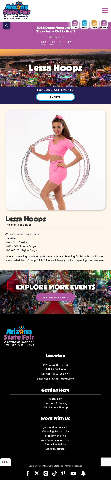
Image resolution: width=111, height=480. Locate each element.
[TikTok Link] (54, 473)
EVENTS (55, 96)
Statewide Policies (55, 444)
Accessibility (56, 398)
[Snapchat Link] (83, 473)
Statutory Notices (56, 448)
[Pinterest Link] (63, 473)
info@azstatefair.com (61, 378)
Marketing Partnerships (55, 431)
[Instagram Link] (45, 473)
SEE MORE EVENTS (55, 297)
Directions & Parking (55, 403)
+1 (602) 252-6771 (60, 373)
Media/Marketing (55, 435)
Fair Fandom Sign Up (55, 407)
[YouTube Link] (73, 473)
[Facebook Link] (27, 473)
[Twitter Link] (36, 473)
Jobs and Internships (55, 427)
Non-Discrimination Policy (55, 440)
